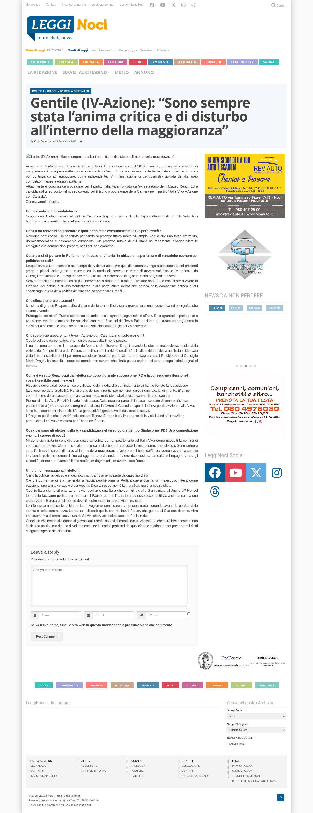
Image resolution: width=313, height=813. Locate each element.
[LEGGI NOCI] (278, 797)
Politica (66, 62)
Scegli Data (234, 710)
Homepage (33, 4)
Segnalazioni (39, 765)
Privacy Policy (242, 765)
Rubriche (214, 62)
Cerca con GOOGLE (240, 738)
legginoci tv (242, 62)
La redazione (42, 72)
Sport (138, 62)
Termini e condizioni (246, 775)
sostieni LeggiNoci (132, 4)
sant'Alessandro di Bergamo (111, 50)
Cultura (115, 62)
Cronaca (91, 62)
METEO (122, 72)
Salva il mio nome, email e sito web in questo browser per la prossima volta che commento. (102, 625)
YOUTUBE (137, 770)
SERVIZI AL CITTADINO (85, 72)
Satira (269, 62)
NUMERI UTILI (89, 765)
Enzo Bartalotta (42, 141)
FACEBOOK (138, 765)
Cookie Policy (242, 770)
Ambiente (160, 62)
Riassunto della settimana (68, 91)
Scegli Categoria (238, 724)
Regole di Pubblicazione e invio (254, 781)
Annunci (144, 72)
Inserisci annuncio (74, 4)
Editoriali (40, 62)
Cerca (280, 5)
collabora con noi (103, 4)
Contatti (51, 4)
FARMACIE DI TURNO (94, 770)
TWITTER (137, 775)
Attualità (187, 62)
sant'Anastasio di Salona (152, 50)
